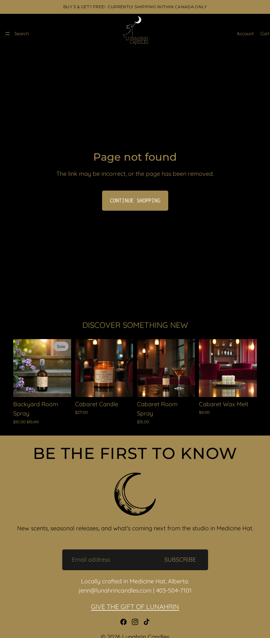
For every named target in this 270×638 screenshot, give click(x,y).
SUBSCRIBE (180, 559)
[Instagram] (135, 622)
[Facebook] (123, 622)
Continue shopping (135, 200)
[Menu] (7, 33)
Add (66, 386)
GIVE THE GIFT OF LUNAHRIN (135, 606)
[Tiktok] (146, 622)
